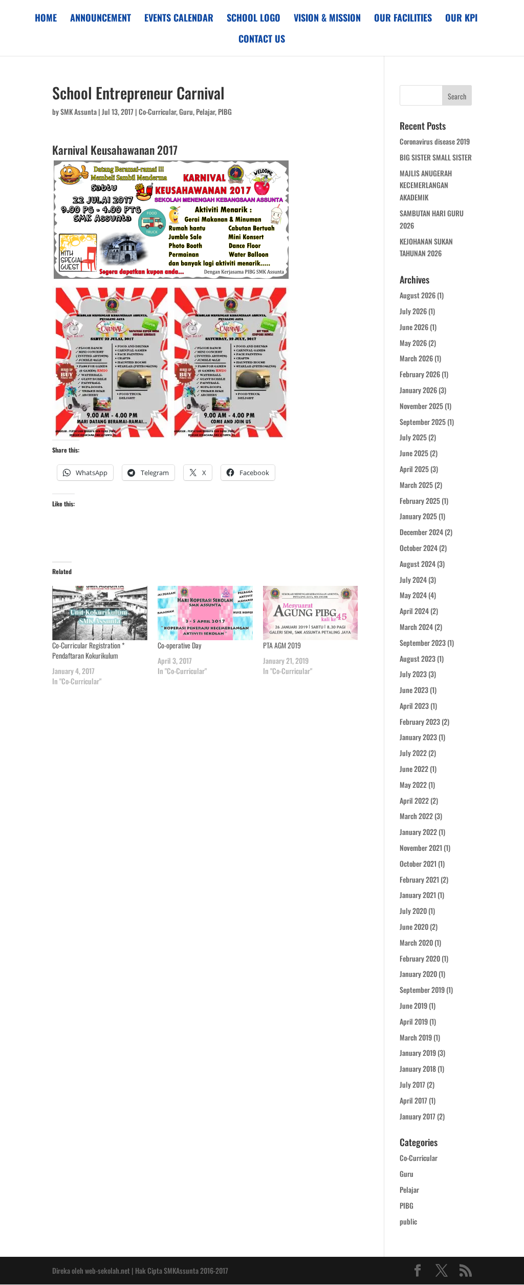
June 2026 (414, 326)
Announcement (100, 19)
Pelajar (205, 111)
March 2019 (416, 1037)
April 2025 (414, 468)
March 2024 (416, 626)
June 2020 (414, 926)
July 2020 (413, 910)
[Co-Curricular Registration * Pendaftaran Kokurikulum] (99, 613)
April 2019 (414, 1021)
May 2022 (413, 784)
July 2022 (413, 752)
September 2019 (422, 989)
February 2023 (420, 721)
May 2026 (413, 342)
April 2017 (413, 1100)
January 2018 (418, 1068)
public (408, 1221)
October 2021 (418, 863)
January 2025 (418, 516)
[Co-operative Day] (205, 613)
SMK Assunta (78, 111)
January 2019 (418, 1052)
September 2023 (423, 642)
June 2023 (414, 689)
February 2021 (419, 879)
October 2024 (419, 547)
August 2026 (417, 295)
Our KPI (461, 19)
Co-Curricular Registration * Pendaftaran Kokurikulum (88, 650)
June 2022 (414, 768)
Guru (186, 111)
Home (46, 19)
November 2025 (421, 405)
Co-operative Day (179, 645)
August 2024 (417, 563)
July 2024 (413, 579)
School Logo (253, 19)
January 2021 (418, 894)
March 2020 (416, 942)
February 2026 (420, 374)
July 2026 (413, 310)
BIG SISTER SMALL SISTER (436, 157)
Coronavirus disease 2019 (435, 141)
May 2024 (413, 594)
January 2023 (418, 736)
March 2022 (416, 815)
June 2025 (414, 452)
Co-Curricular (157, 111)
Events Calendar (178, 19)
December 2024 (421, 531)
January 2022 (418, 831)
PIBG (225, 111)
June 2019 (413, 1005)
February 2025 (420, 500)
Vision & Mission (327, 19)
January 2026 (418, 389)
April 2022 (414, 800)
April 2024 (414, 610)
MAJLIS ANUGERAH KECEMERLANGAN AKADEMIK (426, 185)
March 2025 (416, 484)
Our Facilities (403, 19)
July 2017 (412, 1084)
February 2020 (420, 958)
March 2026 (416, 358)
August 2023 (417, 658)
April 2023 (414, 705)
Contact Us (261, 40)
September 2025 (423, 421)
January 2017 (417, 1116)
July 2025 (413, 437)
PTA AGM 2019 (282, 645)
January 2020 (418, 973)
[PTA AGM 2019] (310, 613)
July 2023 (413, 673)
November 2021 (421, 847)
